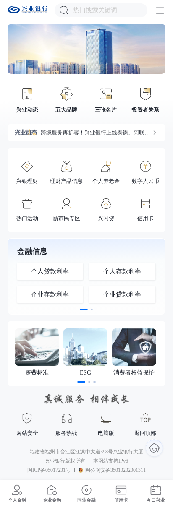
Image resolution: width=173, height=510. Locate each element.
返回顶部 (145, 433)
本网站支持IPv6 (110, 461)
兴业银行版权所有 (65, 461)
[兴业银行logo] (27, 10)
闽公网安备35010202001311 (115, 470)
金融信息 (32, 251)
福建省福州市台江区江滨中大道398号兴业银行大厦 (86, 452)
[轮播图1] (87, 49)
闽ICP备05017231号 (49, 470)
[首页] (154, 447)
